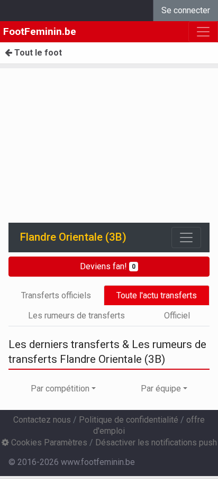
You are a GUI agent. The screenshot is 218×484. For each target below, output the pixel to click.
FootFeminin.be (39, 31)
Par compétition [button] (60, 388)
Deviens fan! (107, 266)
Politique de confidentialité (128, 420)
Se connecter (185, 10)
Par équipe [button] (161, 388)
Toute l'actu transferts (156, 295)
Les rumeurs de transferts (76, 316)
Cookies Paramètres (48, 442)
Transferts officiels (56, 295)
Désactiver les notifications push (156, 442)
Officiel (177, 316)
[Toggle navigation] (186, 237)
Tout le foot (37, 53)
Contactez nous (42, 420)
